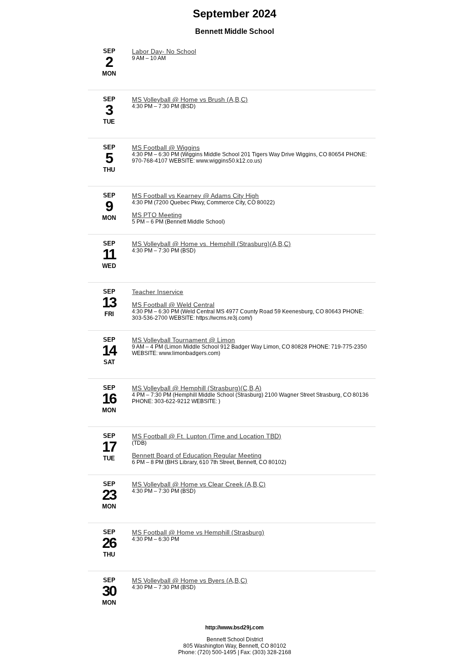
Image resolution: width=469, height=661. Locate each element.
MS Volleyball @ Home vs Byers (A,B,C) (189, 580)
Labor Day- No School (164, 51)
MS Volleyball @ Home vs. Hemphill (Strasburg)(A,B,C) (211, 243)
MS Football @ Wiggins (166, 147)
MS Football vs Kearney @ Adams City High (195, 195)
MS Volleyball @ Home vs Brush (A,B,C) (190, 99)
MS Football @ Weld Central (173, 304)
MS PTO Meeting (157, 215)
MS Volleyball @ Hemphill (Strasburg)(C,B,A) (197, 388)
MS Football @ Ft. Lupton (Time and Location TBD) (206, 436)
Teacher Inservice (157, 291)
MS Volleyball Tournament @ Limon (183, 340)
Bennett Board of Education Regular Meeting (197, 455)
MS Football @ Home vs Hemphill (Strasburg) (198, 532)
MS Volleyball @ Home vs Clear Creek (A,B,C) (199, 484)
